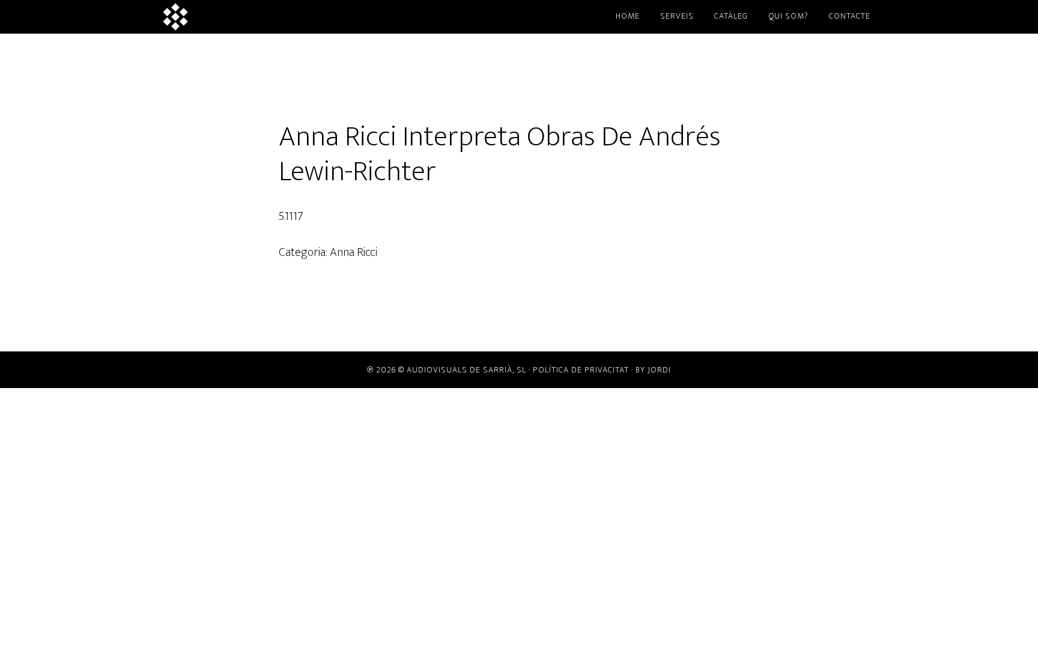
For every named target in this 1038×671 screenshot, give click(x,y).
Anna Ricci (353, 252)
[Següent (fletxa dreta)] (1017, 336)
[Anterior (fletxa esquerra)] (21, 336)
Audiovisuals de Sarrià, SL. (267, 17)
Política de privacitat (581, 370)
